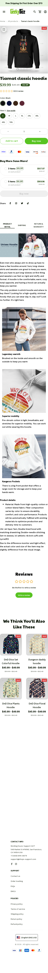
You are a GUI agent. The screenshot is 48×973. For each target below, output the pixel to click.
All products (13, 21)
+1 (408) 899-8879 (19, 855)
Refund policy (17, 924)
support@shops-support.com (23, 859)
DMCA (13, 891)
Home (2, 21)
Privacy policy (17, 904)
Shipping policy (17, 914)
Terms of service (18, 909)
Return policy (16, 919)
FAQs (13, 886)
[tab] (17, 69)
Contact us (15, 876)
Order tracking (17, 881)
